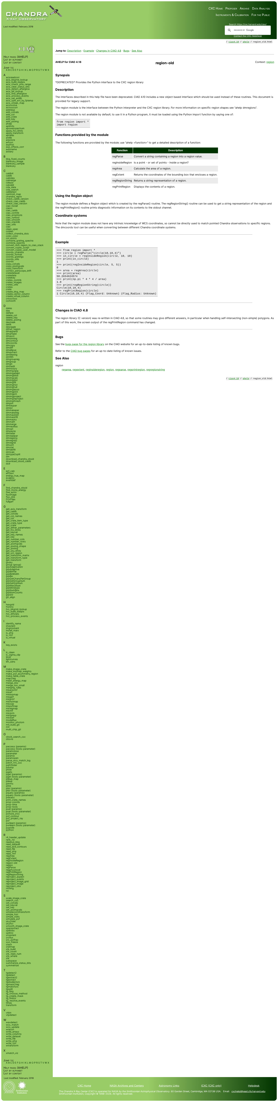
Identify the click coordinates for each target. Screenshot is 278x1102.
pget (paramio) (14, 774)
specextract (12, 928)
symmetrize (12, 965)
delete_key (12, 317)
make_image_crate (16, 669)
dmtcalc (10, 452)
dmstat (10, 447)
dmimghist (12, 384)
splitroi (9, 932)
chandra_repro (14, 196)
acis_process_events (17, 95)
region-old (11, 862)
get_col (10, 518)
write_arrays (12, 1031)
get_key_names (14, 534)
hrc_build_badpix (15, 611)
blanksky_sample (15, 163)
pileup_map (12, 779)
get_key (10, 536)
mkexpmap (12, 694)
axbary (9, 151)
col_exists (11, 238)
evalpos (10, 478)
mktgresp (11, 715)
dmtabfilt (11, 449)
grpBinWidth (12, 574)
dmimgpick (12, 391)
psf (7, 820)
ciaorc (9, 208)
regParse (11, 867)
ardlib (9, 137)
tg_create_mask (14, 996)
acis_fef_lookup (14, 91)
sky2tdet (11, 921)
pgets (9, 772)
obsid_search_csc (16, 736)
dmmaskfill (12, 417)
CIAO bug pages (80, 350)
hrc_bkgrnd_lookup (16, 609)
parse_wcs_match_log (18, 760)
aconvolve (11, 105)
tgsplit (9, 989)
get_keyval (12, 532)
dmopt (9, 428)
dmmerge (11, 424)
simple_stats (13, 916)
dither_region (13, 329)
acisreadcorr (12, 77)
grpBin (9, 576)
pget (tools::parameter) (18, 776)
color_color (12, 236)
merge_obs (12, 682)
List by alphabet (13, 59)
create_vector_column (18, 293)
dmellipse (11, 350)
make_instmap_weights (19, 671)
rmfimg (10, 888)
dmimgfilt (11, 382)
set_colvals (12, 902)
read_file (10, 848)
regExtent (11, 858)
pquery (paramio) (15, 792)
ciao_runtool (12, 217)
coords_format (14, 254)
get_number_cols (15, 539)
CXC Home (215, 8)
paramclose (12, 751)
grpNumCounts (14, 592)
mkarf (9, 692)
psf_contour (12, 816)
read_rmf (11, 853)
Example (88, 50)
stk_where (11, 956)
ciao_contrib (12, 212)
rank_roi (10, 839)
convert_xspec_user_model (21, 249)
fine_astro (11, 492)
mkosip (10, 703)
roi (7, 890)
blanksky (11, 166)
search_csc (12, 900)
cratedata (11, 275)
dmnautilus (12, 426)
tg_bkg (10, 991)
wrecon (10, 1029)
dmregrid (11, 442)
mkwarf (10, 717)
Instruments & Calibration (232, 14)
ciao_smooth (13, 219)
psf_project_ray (14, 818)
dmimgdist (12, 380)
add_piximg (12, 121)
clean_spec (12, 229)
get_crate (11, 525)
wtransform (12, 1045)
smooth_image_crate (17, 926)
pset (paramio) (14, 809)
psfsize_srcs (13, 813)
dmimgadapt (13, 373)
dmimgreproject (14, 398)
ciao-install (12, 205)
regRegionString (14, 874)
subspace (11, 960)
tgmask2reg (12, 984)
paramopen (12, 758)
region (270, 62)
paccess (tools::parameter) (20, 748)
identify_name (13, 623)
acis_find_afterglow (16, 93)
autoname (11, 149)
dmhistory (11, 368)
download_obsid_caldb (18, 461)
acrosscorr (12, 107)
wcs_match (12, 1024)
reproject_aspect (15, 876)
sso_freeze (12, 942)
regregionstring (155, 369)
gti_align (10, 597)
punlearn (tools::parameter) (20, 825)
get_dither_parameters (18, 527)
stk (7, 958)
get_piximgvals (14, 543)
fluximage (11, 494)
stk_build (11, 949)
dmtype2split (13, 454)
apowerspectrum (15, 128)
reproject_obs (13, 886)
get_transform (13, 560)
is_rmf (9, 635)
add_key (10, 119)
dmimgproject (13, 396)
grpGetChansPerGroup (18, 578)
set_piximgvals (14, 909)
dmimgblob (12, 375)
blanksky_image (14, 161)
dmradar (10, 433)
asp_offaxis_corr (15, 146)
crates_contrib (13, 280)
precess (10, 797)
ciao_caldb (12, 210)
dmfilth (10, 357)
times (9, 1002)
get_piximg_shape (16, 546)
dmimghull (11, 387)
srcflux (9, 937)
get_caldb (11, 511)
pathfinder (11, 765)
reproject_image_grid (17, 881)
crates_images (14, 282)
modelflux (11, 720)
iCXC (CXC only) (211, 1085)
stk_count (11, 951)
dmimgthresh (13, 401)
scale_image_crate (16, 898)
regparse (120, 369)
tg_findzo (11, 998)
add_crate (11, 116)
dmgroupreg (12, 359)
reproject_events (15, 879)
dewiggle (11, 326)
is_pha (9, 632)
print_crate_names (16, 799)
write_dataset (13, 1036)
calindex (10, 178)
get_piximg (12, 548)
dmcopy (10, 345)
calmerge (11, 180)
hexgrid (10, 604)
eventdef (10, 480)
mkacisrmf (11, 690)
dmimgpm (11, 394)
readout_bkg (13, 842)
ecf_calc (10, 471)
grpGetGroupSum (15, 580)
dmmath (10, 421)
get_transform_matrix (17, 555)
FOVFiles (10, 499)
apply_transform (14, 133)
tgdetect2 (11, 972)
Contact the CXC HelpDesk (248, 36)
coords (10, 261)
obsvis (9, 739)
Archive (244, 8)
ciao (8, 226)
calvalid (10, 185)
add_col (10, 114)
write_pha (11, 1041)
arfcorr (9, 142)
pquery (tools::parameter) (20, 795)
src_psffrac (12, 939)
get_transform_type (16, 557)
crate (8, 289)
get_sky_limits (13, 550)
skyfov (9, 923)
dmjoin (9, 403)
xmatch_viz (12, 1053)
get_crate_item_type (17, 520)
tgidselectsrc (13, 982)
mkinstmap (12, 701)
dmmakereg (12, 412)
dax (8, 310)
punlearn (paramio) (16, 823)
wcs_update (12, 1027)
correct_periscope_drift (18, 270)
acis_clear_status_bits (18, 86)
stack (9, 944)
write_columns (14, 1034)
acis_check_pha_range (18, 84)
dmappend (12, 331)
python (10, 830)
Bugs (126, 50)
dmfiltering (11, 354)
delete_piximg (13, 319)
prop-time (11, 804)
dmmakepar (12, 410)
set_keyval (11, 905)
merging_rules (13, 687)
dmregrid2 (11, 440)
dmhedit (10, 366)
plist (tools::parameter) (18, 790)
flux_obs (10, 496)
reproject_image (14, 883)
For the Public (260, 14)
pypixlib (10, 827)
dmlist (9, 408)
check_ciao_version (16, 203)
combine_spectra (15, 242)
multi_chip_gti (13, 729)
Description (74, 50)
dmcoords (11, 343)
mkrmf (9, 710)
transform (11, 1005)
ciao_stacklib (13, 222)
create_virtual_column (17, 296)
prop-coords (13, 802)
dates (9, 308)
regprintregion (136, 369)
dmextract (11, 352)
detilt (8, 324)
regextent (78, 369)
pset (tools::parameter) (18, 811)
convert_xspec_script (17, 247)
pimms (9, 783)
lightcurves (12, 659)
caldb (9, 175)
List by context (13, 62)
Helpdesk (253, 1085)
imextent (10, 626)
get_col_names (14, 516)
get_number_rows (16, 541)
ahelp (246, 42)
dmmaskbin (12, 414)
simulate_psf (13, 918)
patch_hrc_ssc (14, 762)
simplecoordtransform (18, 912)
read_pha (11, 851)
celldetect (11, 191)
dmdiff (9, 347)
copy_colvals (13, 263)
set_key (10, 907)
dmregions (12, 438)
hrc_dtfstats (12, 613)
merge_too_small (15, 685)
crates (9, 287)
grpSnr (9, 594)
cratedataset (13, 273)
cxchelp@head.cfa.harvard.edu (248, 1091)
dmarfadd (11, 333)
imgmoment (12, 628)
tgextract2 (11, 977)
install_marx (12, 630)
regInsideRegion (14, 860)
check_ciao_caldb (15, 201)
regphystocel (13, 869)
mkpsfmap (12, 706)
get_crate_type (14, 523)
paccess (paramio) (16, 746)
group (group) (13, 564)
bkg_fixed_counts (15, 158)
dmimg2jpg (12, 370)
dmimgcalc (12, 377)
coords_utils (12, 259)
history (10, 606)
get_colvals (12, 513)
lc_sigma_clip (13, 654)
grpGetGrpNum (14, 583)
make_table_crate (15, 676)
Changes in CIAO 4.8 (108, 50)
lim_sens (10, 661)
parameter (11, 753)
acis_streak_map (15, 103)
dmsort (10, 445)
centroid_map (13, 194)
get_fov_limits (13, 529)
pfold (9, 769)
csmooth (11, 300)
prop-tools (12, 806)
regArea (10, 855)
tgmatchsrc (12, 986)
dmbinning (11, 338)
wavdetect (11, 1022)
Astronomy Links (169, 1085)
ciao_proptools (14, 215)
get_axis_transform (16, 509)
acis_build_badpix (15, 82)
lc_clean (10, 652)
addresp (10, 109)
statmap (10, 946)
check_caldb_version (17, 198)
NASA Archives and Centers (127, 1085)
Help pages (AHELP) (16, 56)
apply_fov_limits (14, 130)
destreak (10, 322)
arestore (10, 140)
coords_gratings (15, 256)
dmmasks (11, 419)
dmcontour (12, 340)
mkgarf (10, 696)
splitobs (10, 930)
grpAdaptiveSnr (14, 566)
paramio (10, 755)
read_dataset (13, 844)
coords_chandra (15, 252)
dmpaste (11, 431)
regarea (66, 369)
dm (7, 456)
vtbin (8, 1012)
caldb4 (9, 173)
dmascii (10, 336)
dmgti (9, 363)
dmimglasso (12, 389)
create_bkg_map (15, 291)
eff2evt (10, 473)
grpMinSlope (13, 587)
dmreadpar (12, 435)
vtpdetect (11, 1015)
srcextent (11, 935)
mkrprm (10, 713)
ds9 (8, 463)
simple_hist (12, 914)
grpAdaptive (12, 569)
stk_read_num (13, 953)
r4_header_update (16, 837)
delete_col (11, 315)
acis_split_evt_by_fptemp (19, 100)
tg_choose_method (16, 993)
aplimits (10, 126)
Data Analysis (261, 8)
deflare (9, 312)
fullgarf (9, 501)
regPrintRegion (14, 872)
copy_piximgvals (15, 266)
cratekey (10, 277)
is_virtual (10, 637)
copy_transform (14, 268)
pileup (9, 781)
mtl (7, 727)
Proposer (231, 8)
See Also (137, 50)
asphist (10, 144)
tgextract (11, 979)
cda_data (11, 187)
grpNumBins (12, 590)
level (8, 657)
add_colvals (12, 112)
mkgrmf (10, 699)
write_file (10, 1038)
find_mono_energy (16, 490)
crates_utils (12, 284)
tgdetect (10, 975)
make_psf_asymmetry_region (22, 673)
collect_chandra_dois (17, 233)
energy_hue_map (15, 475)
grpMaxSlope (13, 585)
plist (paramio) (14, 788)
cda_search (12, 189)
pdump (10, 767)
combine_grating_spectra (19, 240)
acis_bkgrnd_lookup (17, 79)
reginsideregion (95, 369)
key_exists (11, 645)
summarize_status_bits (18, 963)
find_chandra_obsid (16, 487)
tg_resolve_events (16, 1000)
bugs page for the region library (84, 344)
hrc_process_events (17, 616)
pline (8, 785)
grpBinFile (11, 571)
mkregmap (12, 708)
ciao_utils (11, 224)
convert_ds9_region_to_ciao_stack (24, 245)
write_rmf (11, 1043)
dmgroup (11, 361)
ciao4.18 (234, 42)
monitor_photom (15, 722)
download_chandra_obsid (20, 459)
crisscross (11, 298)
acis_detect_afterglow (18, 89)
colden (9, 231)
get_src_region (14, 553)
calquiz (10, 182)
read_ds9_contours (16, 846)
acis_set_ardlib (14, 98)
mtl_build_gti (12, 724)
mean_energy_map (16, 680)
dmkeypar (11, 405)
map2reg (11, 678)
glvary (9, 562)
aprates (10, 135)
